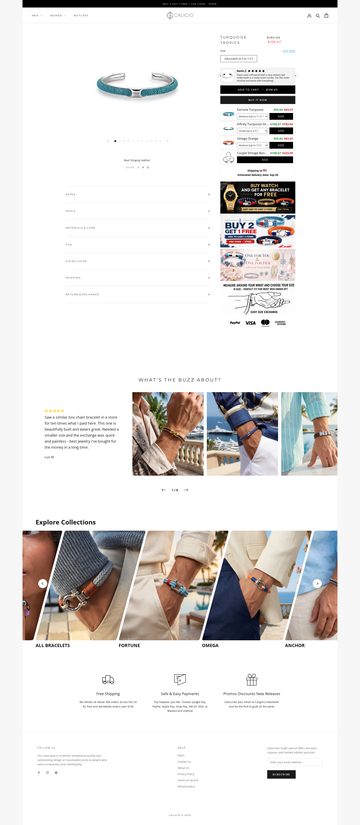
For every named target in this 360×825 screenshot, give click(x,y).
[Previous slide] (42, 583)
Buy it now (257, 100)
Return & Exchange (82, 294)
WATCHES (81, 15)
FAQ (69, 244)
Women (56, 15)
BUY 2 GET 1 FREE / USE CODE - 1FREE (180, 4)
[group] (76, 589)
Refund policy (186, 786)
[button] (220, 75)
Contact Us (184, 761)
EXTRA (71, 194)
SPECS (70, 211)
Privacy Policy (186, 774)
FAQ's (181, 755)
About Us (183, 768)
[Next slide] (317, 583)
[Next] (167, 141)
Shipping (73, 277)
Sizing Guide (76, 261)
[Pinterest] (148, 167)
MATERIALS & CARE (80, 227)
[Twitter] (143, 167)
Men (35, 15)
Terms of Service (188, 780)
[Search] (318, 15)
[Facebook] (138, 167)
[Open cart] (326, 15)
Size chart (289, 51)
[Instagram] (47, 772)
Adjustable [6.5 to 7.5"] (238, 58)
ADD (281, 116)
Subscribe (281, 774)
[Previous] (108, 141)
